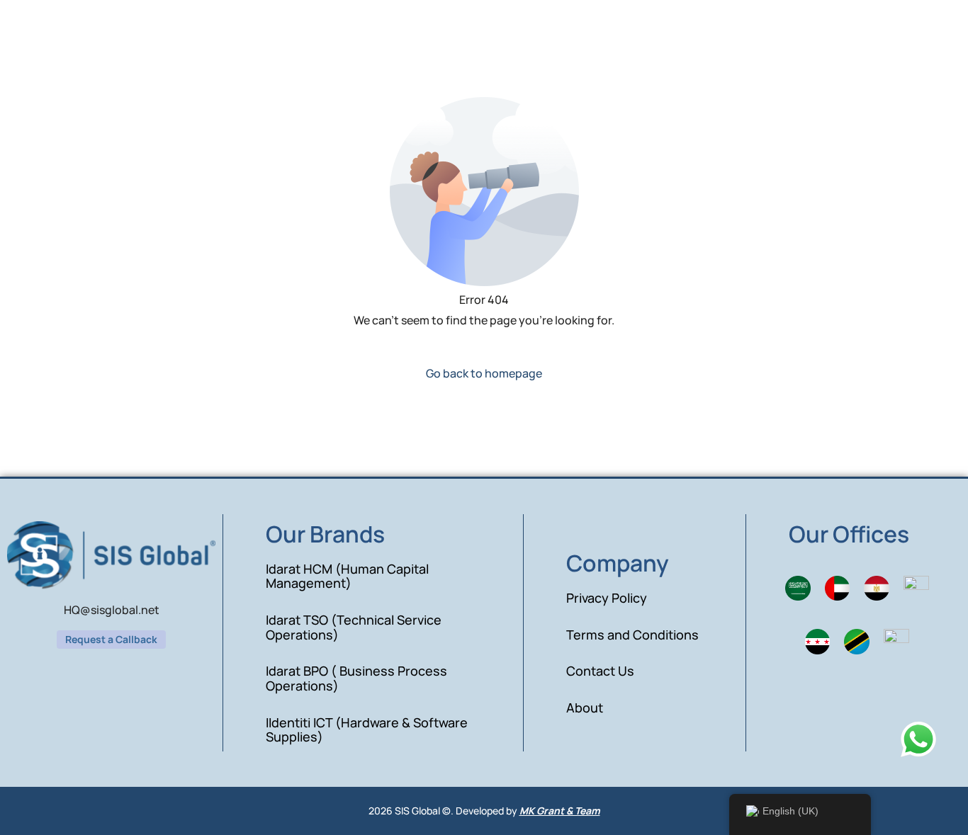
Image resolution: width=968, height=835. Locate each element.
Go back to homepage (484, 373)
